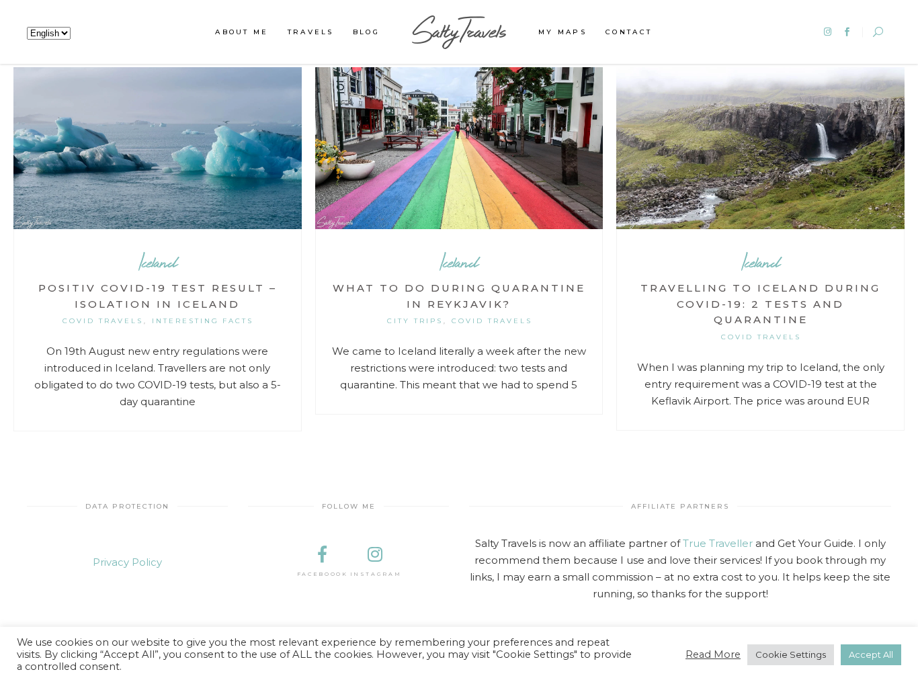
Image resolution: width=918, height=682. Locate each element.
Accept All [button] (871, 654)
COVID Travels (102, 320)
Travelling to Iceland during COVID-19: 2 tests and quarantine (760, 304)
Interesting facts (203, 320)
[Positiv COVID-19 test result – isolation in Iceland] (157, 148)
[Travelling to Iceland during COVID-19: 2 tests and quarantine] (760, 148)
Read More (713, 654)
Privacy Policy (127, 562)
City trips (415, 320)
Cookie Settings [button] (790, 654)
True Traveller (718, 543)
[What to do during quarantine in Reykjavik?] (459, 148)
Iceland (157, 261)
